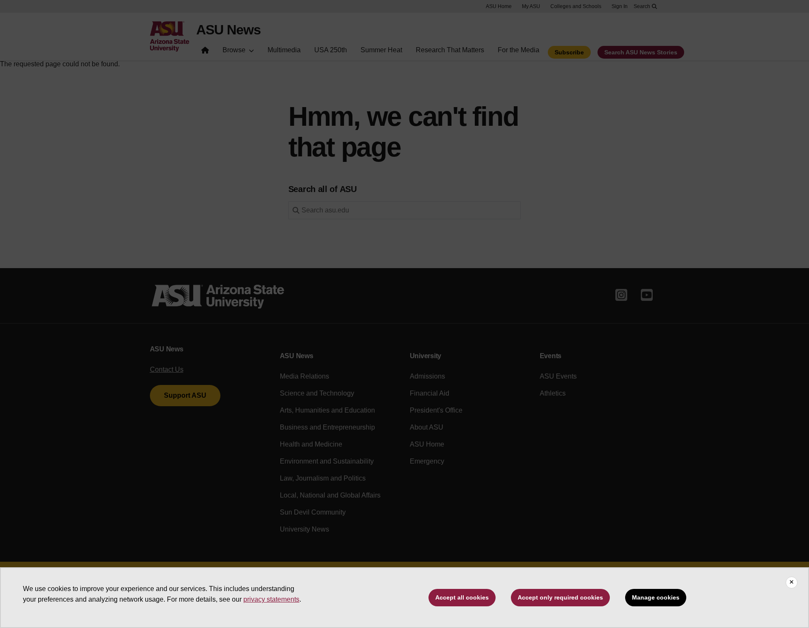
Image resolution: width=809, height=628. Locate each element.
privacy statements (271, 599)
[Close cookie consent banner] (792, 582)
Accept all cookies (462, 597)
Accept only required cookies (560, 597)
